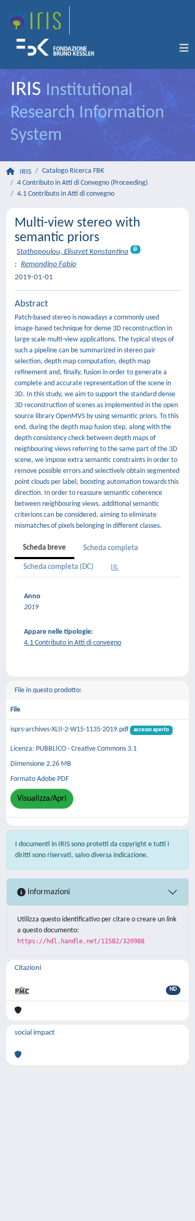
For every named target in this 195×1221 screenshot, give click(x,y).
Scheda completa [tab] (110, 548)
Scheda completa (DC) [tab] (58, 567)
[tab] (115, 568)
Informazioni (47, 892)
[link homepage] (38, 20)
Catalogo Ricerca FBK (73, 171)
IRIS (25, 172)
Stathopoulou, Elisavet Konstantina (72, 252)
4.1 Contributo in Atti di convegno (65, 194)
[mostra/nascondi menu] (184, 48)
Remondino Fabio (48, 264)
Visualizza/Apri (42, 799)
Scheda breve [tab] (44, 548)
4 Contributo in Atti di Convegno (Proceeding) (82, 183)
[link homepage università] (58, 48)
